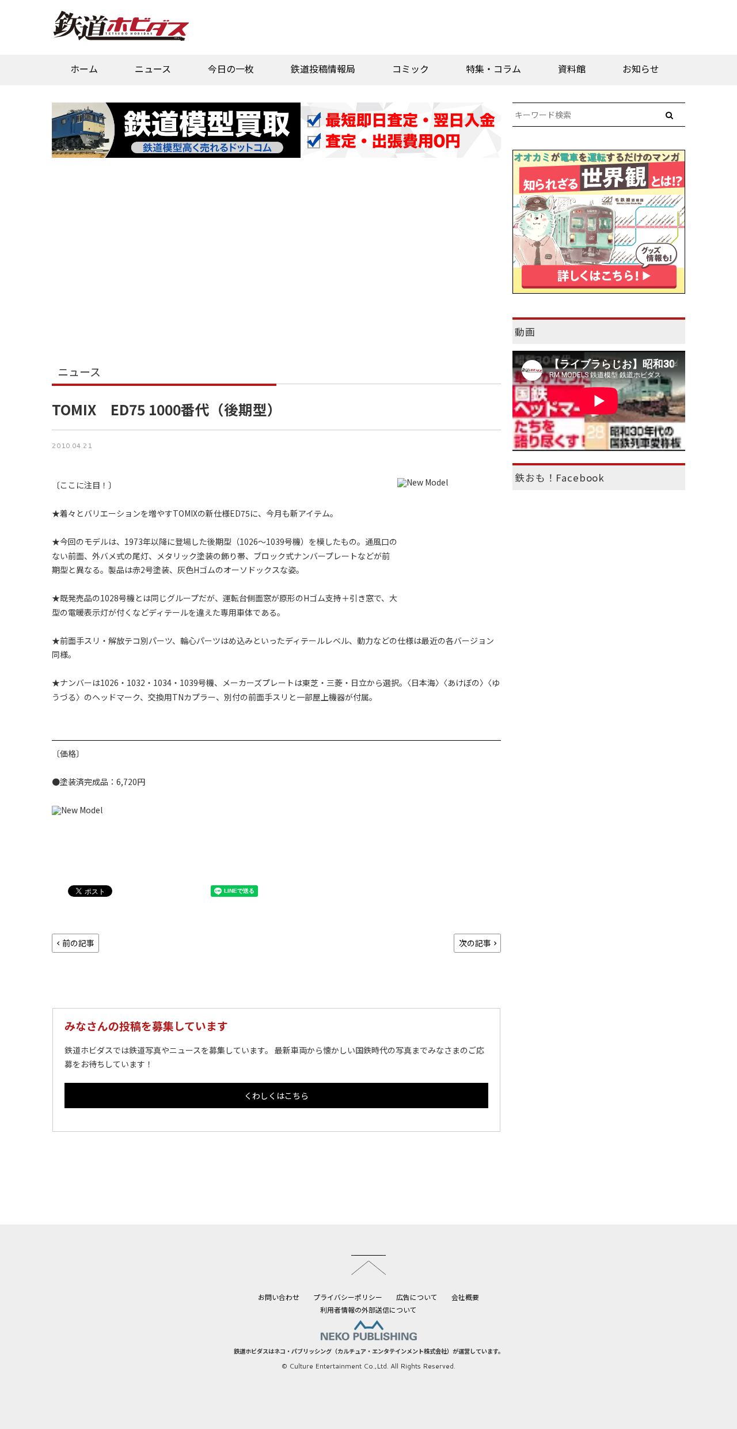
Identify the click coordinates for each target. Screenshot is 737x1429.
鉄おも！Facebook (560, 477)
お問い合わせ (278, 1297)
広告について (417, 1297)
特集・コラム (493, 68)
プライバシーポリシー (347, 1297)
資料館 (572, 68)
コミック (410, 68)
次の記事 (475, 943)
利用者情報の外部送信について (368, 1309)
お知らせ (640, 68)
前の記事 (78, 943)
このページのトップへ (368, 1265)
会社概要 (465, 1297)
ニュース (153, 68)
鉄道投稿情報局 (323, 68)
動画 (525, 332)
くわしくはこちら (276, 1095)
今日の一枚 (231, 68)
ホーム (84, 68)
